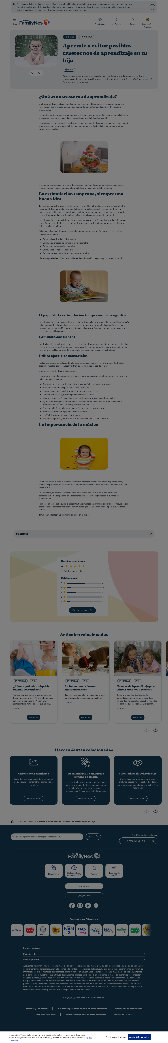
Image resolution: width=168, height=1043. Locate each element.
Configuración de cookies (116, 1037)
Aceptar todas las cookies (139, 1037)
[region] (84, 1037)
